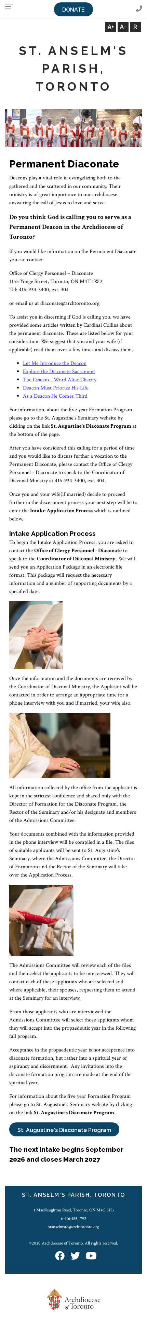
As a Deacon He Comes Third (55, 396)
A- (123, 27)
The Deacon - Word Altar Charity (59, 379)
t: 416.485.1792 (73, 1218)
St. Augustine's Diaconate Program (64, 1130)
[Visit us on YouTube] (91, 1256)
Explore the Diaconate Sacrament (59, 371)
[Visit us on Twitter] (75, 1256)
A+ (111, 27)
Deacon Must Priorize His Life (56, 388)
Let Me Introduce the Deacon (54, 363)
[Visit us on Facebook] (60, 1256)
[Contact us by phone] (139, 9)
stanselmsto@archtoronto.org (73, 1227)
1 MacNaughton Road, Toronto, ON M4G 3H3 (74, 1210)
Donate (73, 9)
